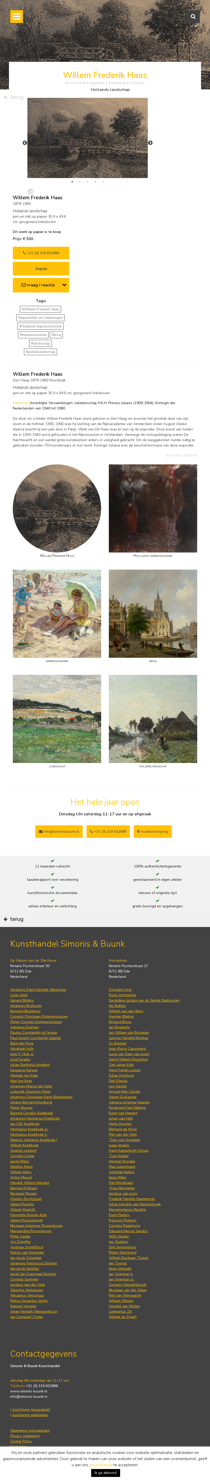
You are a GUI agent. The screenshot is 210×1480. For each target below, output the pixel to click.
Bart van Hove (22, 1043)
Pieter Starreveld (122, 1252)
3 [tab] (87, 181)
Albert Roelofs (22, 1204)
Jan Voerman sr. (121, 1279)
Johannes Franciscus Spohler (33, 1263)
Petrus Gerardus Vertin (29, 1300)
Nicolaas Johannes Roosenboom (36, 1225)
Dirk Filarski (118, 1080)
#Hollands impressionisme (40, 326)
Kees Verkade (120, 1268)
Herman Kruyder (122, 1161)
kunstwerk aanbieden (30, 1415)
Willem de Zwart (122, 1316)
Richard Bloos (120, 1021)
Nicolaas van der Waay (128, 1290)
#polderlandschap (40, 351)
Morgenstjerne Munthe (127, 1209)
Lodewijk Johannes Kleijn (30, 1091)
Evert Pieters (119, 1215)
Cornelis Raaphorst (124, 1225)
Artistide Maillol (121, 1172)
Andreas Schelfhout (26, 1247)
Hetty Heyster (120, 1123)
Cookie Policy (21, 1441)
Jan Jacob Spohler (24, 1268)
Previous (25, 143)
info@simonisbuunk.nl (61, 831)
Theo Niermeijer (122, 1188)
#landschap (40, 343)
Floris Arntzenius (122, 995)
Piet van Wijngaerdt (125, 1295)
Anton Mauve (21, 1177)
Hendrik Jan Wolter (124, 1306)
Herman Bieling (121, 1016)
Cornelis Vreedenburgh (127, 1284)
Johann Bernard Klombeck (31, 1102)
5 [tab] (103, 181)
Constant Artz (120, 989)
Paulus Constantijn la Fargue (33, 1032)
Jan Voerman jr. (121, 1274)
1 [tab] (72, 181)
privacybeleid (100, 1464)
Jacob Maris (19, 1161)
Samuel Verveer (23, 1306)
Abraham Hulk (22, 1048)
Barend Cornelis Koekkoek (31, 1113)
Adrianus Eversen (24, 1027)
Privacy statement (24, 1436)
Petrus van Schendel (27, 1252)
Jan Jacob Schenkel (25, 1257)
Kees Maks (117, 1177)
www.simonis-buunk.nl (28, 1391)
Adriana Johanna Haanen (129, 1102)
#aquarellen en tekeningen (40, 317)
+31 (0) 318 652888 (42, 253)
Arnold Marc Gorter (124, 1091)
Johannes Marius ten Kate (31, 1086)
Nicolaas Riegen (23, 1193)
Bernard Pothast (23, 1188)
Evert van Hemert (123, 1113)
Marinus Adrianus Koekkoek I (33, 1139)
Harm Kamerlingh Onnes (129, 1150)
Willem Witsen (121, 1300)
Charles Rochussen (26, 1198)
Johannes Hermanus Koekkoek (35, 1118)
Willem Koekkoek (24, 1145)
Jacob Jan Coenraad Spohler (33, 1274)
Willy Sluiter (119, 1236)
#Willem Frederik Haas (40, 309)
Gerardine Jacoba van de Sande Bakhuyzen (144, 1000)
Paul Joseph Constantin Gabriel (35, 1038)
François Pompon (122, 1220)
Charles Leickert (23, 1150)
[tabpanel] (87, 138)
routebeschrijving (153, 831)
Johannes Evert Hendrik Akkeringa (38, 989)
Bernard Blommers (25, 1011)
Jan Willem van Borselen (129, 1032)
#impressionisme (33, 334)
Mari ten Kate (21, 1080)
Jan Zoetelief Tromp (26, 1316)
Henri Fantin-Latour (125, 1070)
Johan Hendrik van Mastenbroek (135, 1204)
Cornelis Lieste (22, 1156)
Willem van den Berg (126, 1011)
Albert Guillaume (122, 1097)
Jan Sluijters (118, 1241)
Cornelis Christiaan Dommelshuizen (39, 1016)
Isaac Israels (119, 1145)
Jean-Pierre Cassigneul (127, 1048)
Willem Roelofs (22, 1209)
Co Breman (118, 1043)
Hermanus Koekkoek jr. (28, 1134)
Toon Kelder (119, 1156)
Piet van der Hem (123, 1134)
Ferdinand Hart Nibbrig (127, 1107)
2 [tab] (79, 181)
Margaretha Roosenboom (30, 1231)
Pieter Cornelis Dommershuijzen (36, 1021)
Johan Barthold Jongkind (29, 1064)
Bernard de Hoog (123, 1129)
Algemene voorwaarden (30, 1430)
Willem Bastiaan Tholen (129, 1257)
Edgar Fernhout (121, 1075)
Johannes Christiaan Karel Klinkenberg (41, 1097)
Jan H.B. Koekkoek (24, 1123)
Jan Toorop (118, 1263)
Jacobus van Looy (123, 1193)
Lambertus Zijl (120, 1311)
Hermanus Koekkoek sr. (29, 1129)
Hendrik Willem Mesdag (29, 1182)
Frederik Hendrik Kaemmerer (132, 1198)
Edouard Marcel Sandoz (128, 1231)
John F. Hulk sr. (22, 1054)
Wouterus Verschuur (27, 1295)
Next (150, 143)
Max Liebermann (122, 1166)
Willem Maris (21, 1172)
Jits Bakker (117, 1005)
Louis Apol (18, 995)
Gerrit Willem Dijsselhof (128, 1059)
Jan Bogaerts (119, 1027)
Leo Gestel (118, 1086)
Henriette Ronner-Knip (28, 1215)
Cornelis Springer (24, 1279)
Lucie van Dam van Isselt (129, 1054)
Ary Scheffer (20, 1241)
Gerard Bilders (22, 1000)
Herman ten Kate (24, 1075)
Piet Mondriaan (121, 1182)
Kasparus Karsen (24, 1070)
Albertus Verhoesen (26, 1290)
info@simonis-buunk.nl (28, 1396)
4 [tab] (95, 181)
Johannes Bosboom (25, 1005)
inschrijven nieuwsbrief (31, 1409)
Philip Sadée (20, 1236)
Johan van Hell (121, 1118)
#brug (56, 334)
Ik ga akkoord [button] (106, 1472)
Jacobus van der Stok (27, 1284)
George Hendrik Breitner (129, 1038)
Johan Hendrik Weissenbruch (33, 1311)
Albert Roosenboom (26, 1220)
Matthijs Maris (21, 1166)
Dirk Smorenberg (122, 1247)
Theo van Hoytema (124, 1139)
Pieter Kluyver (21, 1107)
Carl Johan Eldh (121, 1064)
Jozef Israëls (20, 1059)
